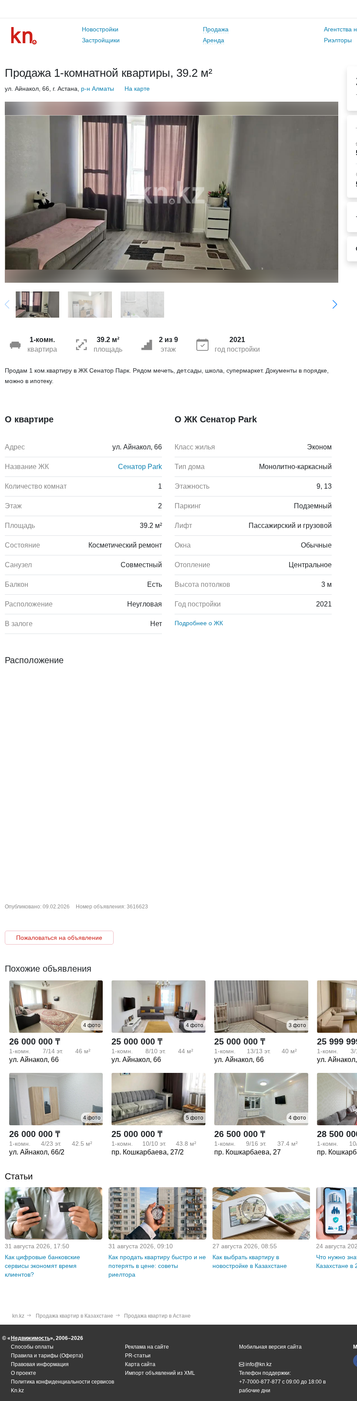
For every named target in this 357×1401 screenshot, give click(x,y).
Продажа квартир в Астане (157, 1316)
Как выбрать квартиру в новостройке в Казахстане (249, 1261)
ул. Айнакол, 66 (34, 1059)
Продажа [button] (216, 29)
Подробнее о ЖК (199, 623)
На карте (137, 88)
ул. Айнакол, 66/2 (36, 1152)
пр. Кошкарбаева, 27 (247, 1152)
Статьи (19, 1176)
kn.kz (18, 1316)
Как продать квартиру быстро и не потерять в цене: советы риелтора (157, 1266)
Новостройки (100, 29)
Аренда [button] (213, 40)
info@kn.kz (259, 1364)
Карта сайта (140, 1364)
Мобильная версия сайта (270, 1347)
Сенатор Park (140, 466)
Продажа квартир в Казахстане (74, 1316)
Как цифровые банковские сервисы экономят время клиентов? (42, 1266)
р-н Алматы (97, 88)
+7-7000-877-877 (260, 1382)
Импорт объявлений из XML (160, 1373)
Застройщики (101, 40)
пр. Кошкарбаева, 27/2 (147, 1152)
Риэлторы (338, 40)
